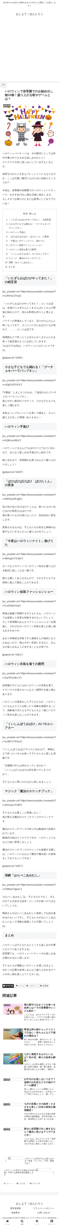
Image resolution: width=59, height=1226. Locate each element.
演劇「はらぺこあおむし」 (21, 262)
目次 (25, 213)
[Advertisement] (29, 52)
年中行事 (9, 986)
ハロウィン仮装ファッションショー (26, 245)
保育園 (45, 986)
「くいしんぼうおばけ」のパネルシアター (29, 254)
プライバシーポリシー (43, 1208)
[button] (53, 698)
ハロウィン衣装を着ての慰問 (22, 249)
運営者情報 (15, 1208)
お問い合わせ (43, 1212)
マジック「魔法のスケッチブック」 (26, 258)
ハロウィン (33, 986)
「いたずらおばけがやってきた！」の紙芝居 (30, 219)
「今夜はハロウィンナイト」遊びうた (27, 241)
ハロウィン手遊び (17, 232)
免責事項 (15, 1212)
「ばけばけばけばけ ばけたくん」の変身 (29, 236)
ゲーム (21, 986)
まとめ (12, 267)
